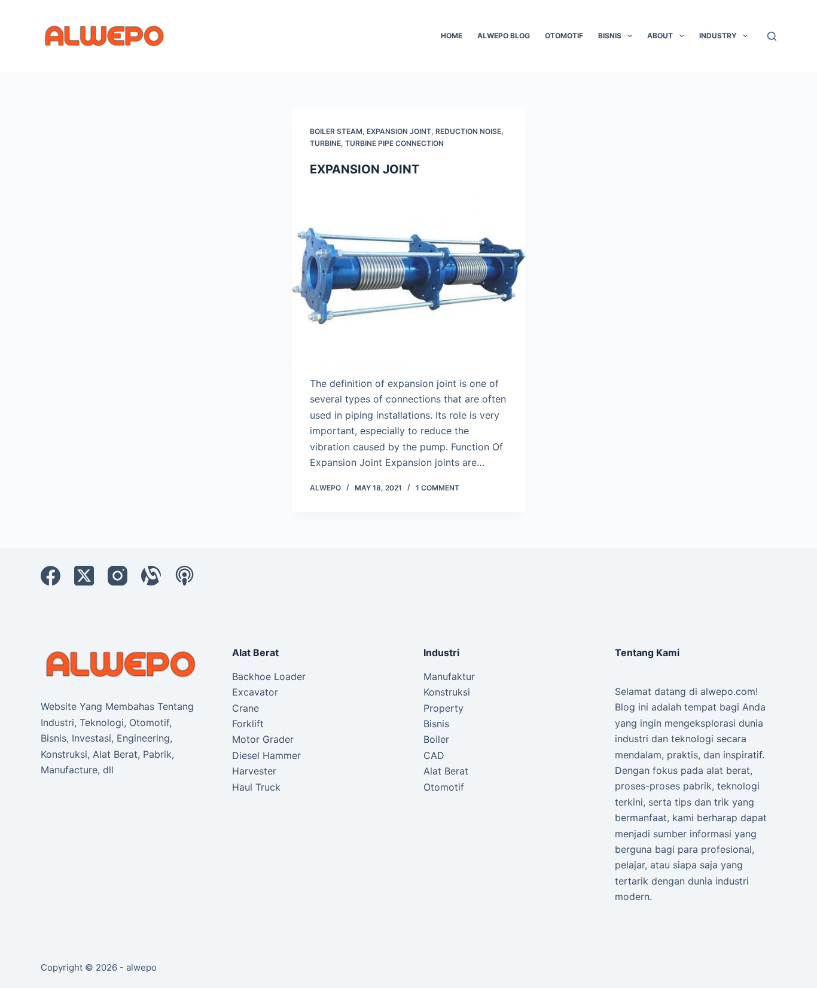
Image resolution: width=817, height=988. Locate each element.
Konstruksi (446, 692)
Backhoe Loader (269, 676)
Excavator (255, 692)
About (660, 35)
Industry (718, 35)
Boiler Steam (336, 131)
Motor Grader (263, 739)
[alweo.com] (121, 663)
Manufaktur (449, 676)
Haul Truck (256, 787)
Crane (245, 708)
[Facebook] (50, 576)
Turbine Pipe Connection (394, 143)
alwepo (141, 967)
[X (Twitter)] (84, 576)
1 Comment (437, 487)
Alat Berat (445, 771)
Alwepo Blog (503, 35)
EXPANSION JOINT (364, 169)
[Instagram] (117, 576)
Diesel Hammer (266, 755)
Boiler (436, 739)
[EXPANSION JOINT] (408, 276)
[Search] (771, 36)
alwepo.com (727, 691)
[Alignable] (151, 576)
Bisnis (609, 35)
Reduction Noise (468, 131)
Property (443, 708)
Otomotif (564, 35)
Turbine (325, 143)
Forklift (248, 724)
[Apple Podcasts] (184, 576)
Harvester (254, 771)
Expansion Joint (399, 131)
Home (451, 35)
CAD (433, 755)
